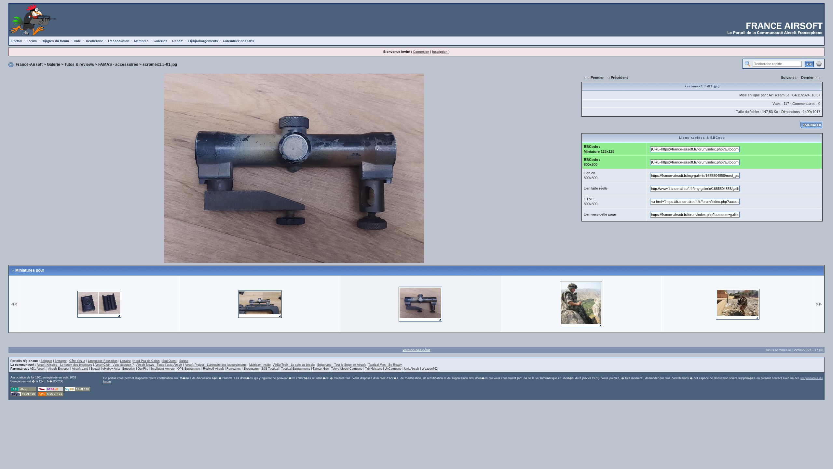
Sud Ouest (169, 360)
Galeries (160, 41)
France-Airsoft (29, 64)
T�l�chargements (203, 41)
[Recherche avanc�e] (819, 63)
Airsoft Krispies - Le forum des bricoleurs (64, 364)
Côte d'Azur (77, 360)
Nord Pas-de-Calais (146, 360)
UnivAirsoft (411, 368)
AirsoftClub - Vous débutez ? (114, 364)
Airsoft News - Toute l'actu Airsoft (159, 364)
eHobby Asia (111, 368)
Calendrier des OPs (238, 41)
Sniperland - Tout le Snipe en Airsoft (341, 364)
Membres (141, 41)
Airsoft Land (80, 368)
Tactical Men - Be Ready (385, 364)
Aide (77, 41)
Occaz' (177, 41)
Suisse (183, 360)
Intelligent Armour (163, 368)
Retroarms (233, 368)
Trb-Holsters (373, 368)
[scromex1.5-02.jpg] (260, 304)
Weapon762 (430, 368)
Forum (32, 41)
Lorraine (125, 360)
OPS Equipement (188, 368)
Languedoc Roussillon (102, 360)
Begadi (95, 368)
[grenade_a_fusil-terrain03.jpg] (737, 304)
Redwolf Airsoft (213, 368)
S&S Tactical (270, 368)
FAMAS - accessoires (118, 64)
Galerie (53, 64)
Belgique (46, 360)
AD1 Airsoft (38, 368)
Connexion (421, 51)
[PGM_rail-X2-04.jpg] (99, 304)
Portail (16, 41)
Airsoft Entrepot (58, 368)
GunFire (143, 368)
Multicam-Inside (260, 364)
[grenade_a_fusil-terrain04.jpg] (581, 304)
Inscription (439, 51)
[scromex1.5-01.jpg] (294, 168)
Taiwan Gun (321, 368)
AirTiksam (777, 95)
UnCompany (393, 368)
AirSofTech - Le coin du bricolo (294, 364)
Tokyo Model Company (346, 368)
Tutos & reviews (79, 64)
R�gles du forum (55, 41)
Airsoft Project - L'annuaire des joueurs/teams (216, 364)
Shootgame (251, 368)
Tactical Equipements (295, 368)
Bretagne (61, 360)
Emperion (128, 368)
